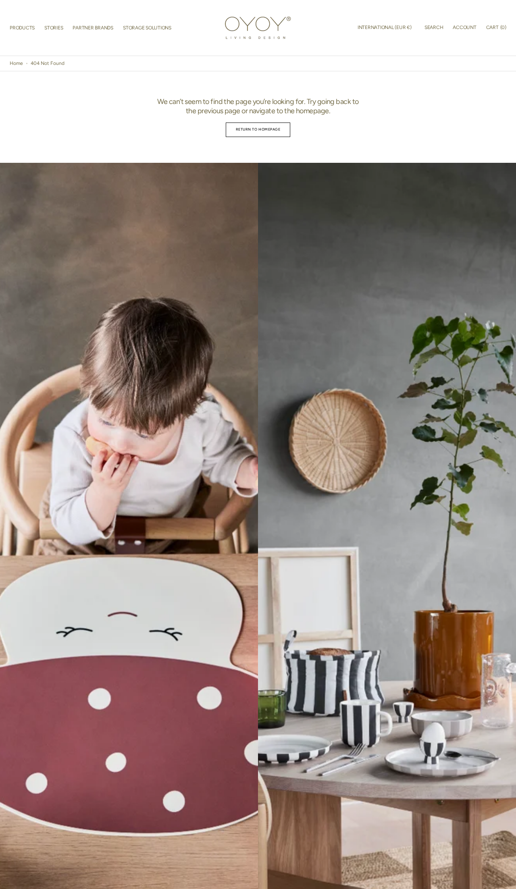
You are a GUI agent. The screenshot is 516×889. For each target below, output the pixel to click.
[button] (385, 28)
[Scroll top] (506, 879)
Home (16, 63)
